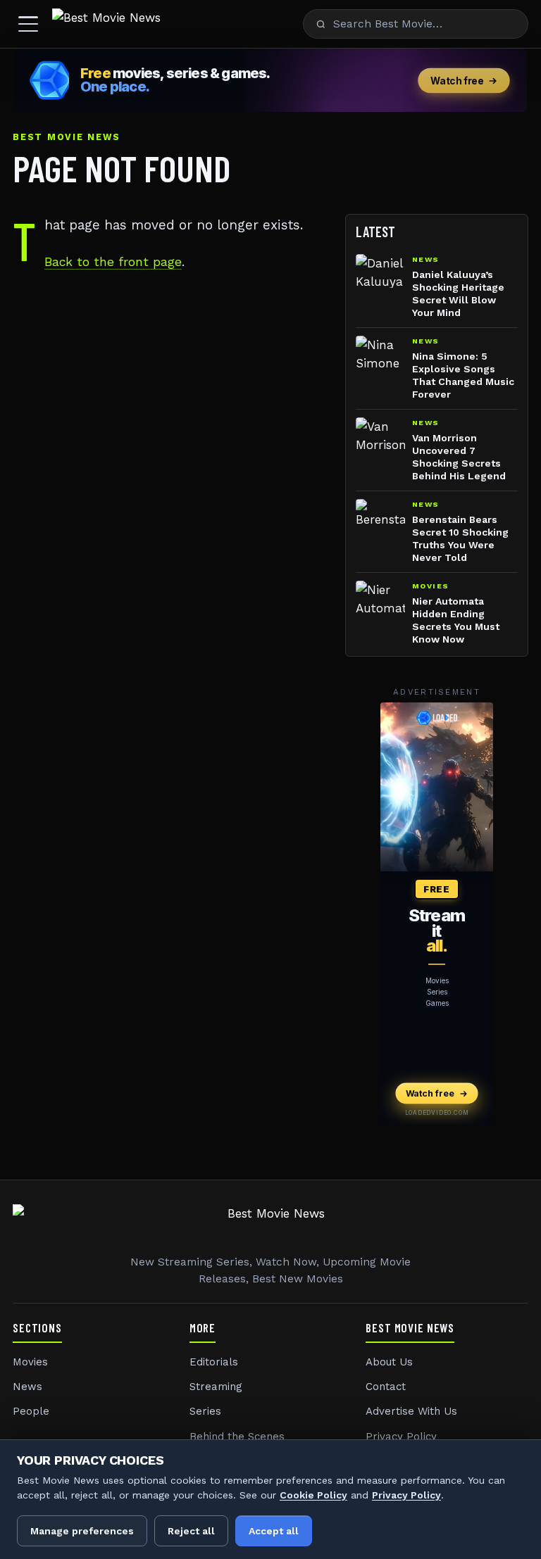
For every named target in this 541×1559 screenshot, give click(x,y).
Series (205, 1411)
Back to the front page (113, 262)
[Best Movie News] (106, 23)
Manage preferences (82, 1530)
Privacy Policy (401, 1436)
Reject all (191, 1530)
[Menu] (28, 24)
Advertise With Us (411, 1411)
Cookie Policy (313, 1495)
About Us (389, 1362)
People (31, 1411)
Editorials (213, 1362)
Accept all (274, 1530)
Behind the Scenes (237, 1436)
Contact (386, 1386)
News (27, 1386)
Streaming (215, 1386)
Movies (30, 1362)
